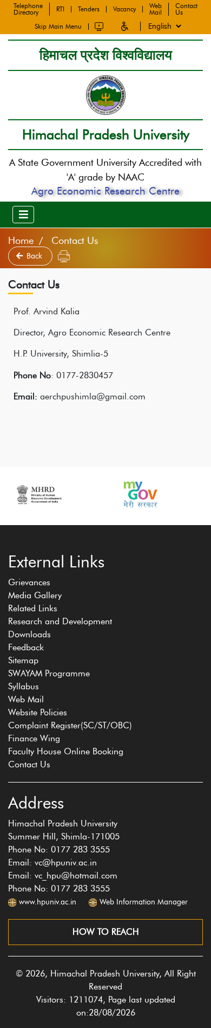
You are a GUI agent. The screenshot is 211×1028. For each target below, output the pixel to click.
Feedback (26, 647)
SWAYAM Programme (49, 673)
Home (21, 241)
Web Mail (155, 9)
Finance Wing (34, 738)
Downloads (29, 634)
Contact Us (186, 9)
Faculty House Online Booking (65, 751)
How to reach (105, 932)
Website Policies (37, 712)
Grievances (29, 582)
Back (35, 256)
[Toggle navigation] (23, 214)
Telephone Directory (28, 9)
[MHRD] (38, 494)
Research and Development (60, 621)
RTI (60, 9)
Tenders (89, 9)
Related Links (32, 608)
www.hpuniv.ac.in (47, 902)
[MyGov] (139, 494)
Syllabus (23, 686)
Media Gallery (35, 595)
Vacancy (124, 9)
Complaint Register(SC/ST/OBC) (70, 725)
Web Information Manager (144, 902)
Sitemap (23, 660)
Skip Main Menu (58, 26)
